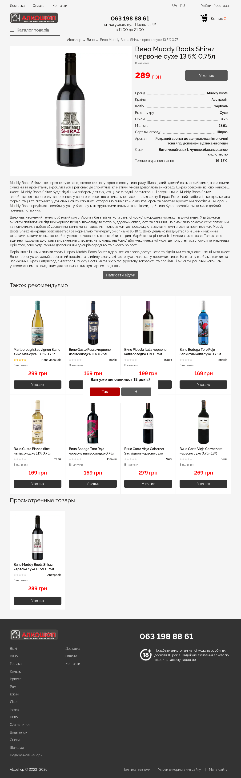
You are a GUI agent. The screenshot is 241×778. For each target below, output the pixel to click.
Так (104, 391)
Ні (136, 391)
